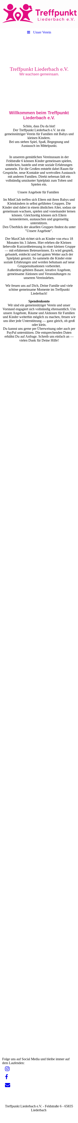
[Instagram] (7, 1069)
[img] (39, 14)
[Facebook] (6, 1077)
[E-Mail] (7, 1085)
